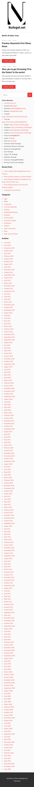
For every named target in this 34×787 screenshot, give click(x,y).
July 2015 (7, 496)
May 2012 (7, 596)
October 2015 (8, 491)
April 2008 (7, 702)
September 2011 (9, 612)
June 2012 (7, 594)
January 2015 (8, 512)
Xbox (5, 231)
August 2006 (8, 720)
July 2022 (7, 294)
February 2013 (9, 572)
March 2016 (8, 477)
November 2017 (9, 423)
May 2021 (7, 321)
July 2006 (7, 723)
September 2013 (9, 556)
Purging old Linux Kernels (12, 190)
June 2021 (7, 318)
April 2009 (7, 669)
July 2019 (7, 369)
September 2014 (9, 523)
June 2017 (7, 437)
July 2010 (7, 631)
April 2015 (7, 504)
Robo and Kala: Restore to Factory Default (17, 177)
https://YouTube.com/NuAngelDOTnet (14, 122)
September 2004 (9, 734)
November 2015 (9, 488)
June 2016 (7, 469)
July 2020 (7, 345)
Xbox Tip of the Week (10, 234)
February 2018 (9, 415)
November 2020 (9, 337)
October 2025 (8, 251)
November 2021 (9, 305)
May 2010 (7, 637)
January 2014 (8, 545)
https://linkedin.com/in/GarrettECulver (14, 117)
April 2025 (7, 253)
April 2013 (7, 566)
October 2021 (8, 307)
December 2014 (9, 515)
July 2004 (7, 737)
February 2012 (9, 604)
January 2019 (8, 386)
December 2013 (9, 548)
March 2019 (8, 380)
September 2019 (9, 364)
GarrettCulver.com (10, 103)
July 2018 (7, 402)
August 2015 (8, 494)
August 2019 (8, 367)
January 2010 (8, 645)
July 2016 (7, 467)
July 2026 (7, 242)
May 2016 (7, 472)
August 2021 (8, 313)
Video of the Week (10, 228)
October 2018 (8, 394)
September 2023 (9, 275)
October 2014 (8, 521)
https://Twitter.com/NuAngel (18, 125)
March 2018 (8, 413)
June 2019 (7, 372)
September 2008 (9, 688)
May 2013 (7, 564)
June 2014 (7, 531)
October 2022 (8, 288)
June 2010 (7, 634)
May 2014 (7, 534)
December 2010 (9, 618)
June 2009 (7, 664)
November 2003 (9, 742)
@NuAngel (13, 106)
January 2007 (8, 715)
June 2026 (7, 245)
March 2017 (8, 445)
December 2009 (9, 648)
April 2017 (7, 442)
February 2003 (9, 753)
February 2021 (9, 329)
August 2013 (8, 558)
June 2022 (7, 296)
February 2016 (9, 480)
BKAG (6, 201)
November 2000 (9, 766)
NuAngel (12, 138)
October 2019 (8, 361)
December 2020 (9, 334)
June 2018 (7, 404)
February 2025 (9, 256)
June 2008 (7, 696)
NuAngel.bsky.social (16, 111)
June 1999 (7, 769)
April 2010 (7, 639)
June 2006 (7, 726)
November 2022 (9, 286)
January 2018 (8, 418)
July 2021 (7, 315)
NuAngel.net (17, 27)
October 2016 (8, 458)
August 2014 (8, 526)
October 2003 (8, 745)
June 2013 (7, 561)
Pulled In (7, 226)
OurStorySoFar (9, 218)
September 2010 (9, 626)
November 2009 (9, 650)
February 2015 (9, 510)
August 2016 (8, 464)
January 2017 (8, 450)
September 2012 (9, 585)
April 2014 (7, 537)
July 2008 (7, 693)
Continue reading (8, 61)
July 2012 (7, 591)
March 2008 (8, 704)
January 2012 (8, 607)
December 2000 (9, 764)
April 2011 (7, 615)
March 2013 (8, 569)
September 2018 (9, 396)
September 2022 (9, 291)
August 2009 (8, 658)
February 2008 (9, 707)
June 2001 (7, 758)
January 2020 (8, 356)
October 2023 (8, 272)
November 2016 (9, 456)
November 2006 (9, 718)
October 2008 (8, 685)
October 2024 (8, 261)
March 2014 (8, 540)
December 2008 (9, 680)
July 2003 (7, 750)
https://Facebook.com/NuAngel (21, 127)
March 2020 (8, 353)
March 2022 (8, 302)
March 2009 (8, 672)
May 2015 (7, 502)
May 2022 (7, 299)
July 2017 (7, 434)
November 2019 (9, 359)
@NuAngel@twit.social (18, 108)
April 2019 (7, 378)
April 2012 (7, 599)
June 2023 (7, 280)
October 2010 (8, 623)
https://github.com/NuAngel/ (19, 130)
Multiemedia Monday (11, 212)
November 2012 (9, 580)
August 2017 (8, 432)
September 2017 (9, 429)
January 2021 (8, 332)
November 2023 (9, 270)
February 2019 (9, 383)
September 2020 (9, 340)
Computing (7, 204)
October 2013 (8, 553)
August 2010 (8, 629)
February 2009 (9, 674)
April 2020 (7, 350)
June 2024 (7, 267)
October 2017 (8, 426)
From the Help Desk (10, 207)
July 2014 (7, 529)
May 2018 (7, 407)
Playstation (7, 223)
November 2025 (9, 248)
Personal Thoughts (10, 220)
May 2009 (7, 666)
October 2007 (8, 712)
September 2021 (9, 310)
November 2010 (9, 620)
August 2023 (8, 278)
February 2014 (9, 542)
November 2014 (9, 518)
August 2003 (8, 747)
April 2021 (7, 324)
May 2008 (7, 699)
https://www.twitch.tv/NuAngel (21, 133)
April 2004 (7, 739)
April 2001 (7, 761)
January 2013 (8, 575)
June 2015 (7, 499)
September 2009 (9, 656)
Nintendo (7, 215)
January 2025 (8, 259)
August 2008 (8, 691)
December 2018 (9, 388)
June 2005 (7, 731)
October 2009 (8, 653)
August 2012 (8, 588)
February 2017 (9, 448)
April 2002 (7, 756)
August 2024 (8, 264)
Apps (5, 199)
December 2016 (9, 453)
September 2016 (9, 461)
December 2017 (9, 421)
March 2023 (8, 283)
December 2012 (9, 577)
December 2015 (9, 486)
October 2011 (8, 610)
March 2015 (8, 507)
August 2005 (8, 728)
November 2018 (9, 391)
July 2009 (7, 661)
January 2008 (8, 710)
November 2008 (9, 683)
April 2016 (7, 475)
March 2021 (8, 326)
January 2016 (8, 483)
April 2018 (7, 410)
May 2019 (7, 375)
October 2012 (8, 583)
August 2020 (8, 342)
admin (14, 40)
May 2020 (7, 348)
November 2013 (9, 550)
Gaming (6, 210)
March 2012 (8, 602)
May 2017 (7, 440)
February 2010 (9, 642)
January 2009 (8, 677)
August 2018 (8, 399)
